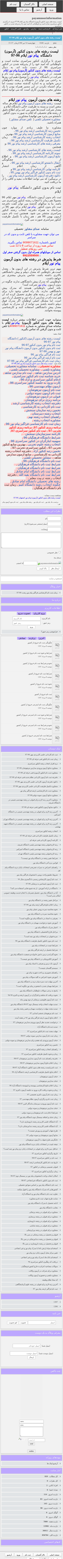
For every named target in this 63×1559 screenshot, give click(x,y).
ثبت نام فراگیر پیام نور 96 (45, 354)
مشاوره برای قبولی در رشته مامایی (44, 1226)
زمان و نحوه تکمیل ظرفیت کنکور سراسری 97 (40, 1054)
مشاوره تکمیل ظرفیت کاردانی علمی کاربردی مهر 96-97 (35, 786)
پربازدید (32, 638)
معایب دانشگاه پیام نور (49, 1208)
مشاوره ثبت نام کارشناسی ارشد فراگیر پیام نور (39, 791)
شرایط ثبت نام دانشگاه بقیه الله (39, 474)
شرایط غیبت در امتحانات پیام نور (45, 945)
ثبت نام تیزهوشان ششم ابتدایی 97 (44, 1013)
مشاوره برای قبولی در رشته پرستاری (43, 1217)
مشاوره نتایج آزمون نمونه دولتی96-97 (43, 795)
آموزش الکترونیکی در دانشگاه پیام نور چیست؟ (39, 959)
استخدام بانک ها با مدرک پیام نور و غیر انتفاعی (39, 1257)
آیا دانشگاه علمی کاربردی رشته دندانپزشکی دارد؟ (38, 1126)
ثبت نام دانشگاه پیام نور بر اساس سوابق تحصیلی (38, 1185)
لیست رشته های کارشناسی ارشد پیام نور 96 (34, 149)
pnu (54, 43)
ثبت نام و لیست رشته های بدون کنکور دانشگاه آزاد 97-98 (35, 1067)
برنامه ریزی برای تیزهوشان (42, 400)
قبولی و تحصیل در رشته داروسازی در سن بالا (40, 1244)
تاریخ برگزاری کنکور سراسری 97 (45, 1153)
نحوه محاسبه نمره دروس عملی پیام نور (42, 909)
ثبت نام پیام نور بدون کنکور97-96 (41, 344)
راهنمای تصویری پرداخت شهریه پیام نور (42, 973)
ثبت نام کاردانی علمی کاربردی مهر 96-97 (41, 754)
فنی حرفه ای (57, 29)
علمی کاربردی (16, 29)
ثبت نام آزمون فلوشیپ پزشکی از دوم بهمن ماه (39, 1000)
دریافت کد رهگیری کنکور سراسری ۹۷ (43, 1262)
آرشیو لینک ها (52, 1463)
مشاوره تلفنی (51, 369)
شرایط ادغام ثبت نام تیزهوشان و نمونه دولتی (40, 1113)
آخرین (41, 638)
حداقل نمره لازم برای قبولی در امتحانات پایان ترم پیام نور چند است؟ (31, 1149)
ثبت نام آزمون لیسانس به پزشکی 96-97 (42, 884)
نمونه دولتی (58, 32)
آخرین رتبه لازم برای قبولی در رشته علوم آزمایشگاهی (36, 1284)
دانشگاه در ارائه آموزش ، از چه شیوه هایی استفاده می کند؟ (34, 888)
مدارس (33, 29)
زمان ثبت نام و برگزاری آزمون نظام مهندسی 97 (39, 1099)
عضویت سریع (24, 613)
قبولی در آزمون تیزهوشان (43, 396)
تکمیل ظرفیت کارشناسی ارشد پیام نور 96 (35, 140)
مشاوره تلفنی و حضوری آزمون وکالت (43, 1275)
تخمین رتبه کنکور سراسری (47, 1045)
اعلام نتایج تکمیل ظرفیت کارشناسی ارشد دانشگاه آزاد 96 (35, 1072)
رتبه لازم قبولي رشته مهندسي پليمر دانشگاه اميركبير (37, 849)
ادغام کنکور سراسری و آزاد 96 (40, 379)
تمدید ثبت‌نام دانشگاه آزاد (47, 1027)
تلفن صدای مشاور (21, 119)
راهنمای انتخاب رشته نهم (44, 417)
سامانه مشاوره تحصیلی (21, 366)
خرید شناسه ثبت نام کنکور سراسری (36, 376)
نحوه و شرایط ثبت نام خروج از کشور (37, 665)
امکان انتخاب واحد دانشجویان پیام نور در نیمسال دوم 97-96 (34, 1176)
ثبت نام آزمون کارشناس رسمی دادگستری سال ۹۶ (38, 879)
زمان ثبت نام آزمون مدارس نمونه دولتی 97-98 (39, 1036)
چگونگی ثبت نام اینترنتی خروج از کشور (36, 706)
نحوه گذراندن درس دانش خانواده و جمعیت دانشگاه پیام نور (34, 954)
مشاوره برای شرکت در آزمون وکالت (43, 1271)
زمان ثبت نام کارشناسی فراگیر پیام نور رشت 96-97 (37, 593)
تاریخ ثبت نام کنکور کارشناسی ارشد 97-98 (41, 1162)
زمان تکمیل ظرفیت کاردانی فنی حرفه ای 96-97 (39, 836)
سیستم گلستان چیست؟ (48, 968)
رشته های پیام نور (26, 502)
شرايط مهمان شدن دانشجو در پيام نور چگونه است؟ (37, 986)
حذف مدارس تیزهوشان (48, 1081)
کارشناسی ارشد (44, 29)
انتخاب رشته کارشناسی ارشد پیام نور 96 (36, 137)
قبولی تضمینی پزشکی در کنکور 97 (44, 1167)
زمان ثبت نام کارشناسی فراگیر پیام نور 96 (33, 424)
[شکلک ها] (57, 558)
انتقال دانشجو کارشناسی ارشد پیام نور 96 (36, 162)
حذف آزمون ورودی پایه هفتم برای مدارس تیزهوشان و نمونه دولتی (31, 1040)
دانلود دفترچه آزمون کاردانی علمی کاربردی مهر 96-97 (36, 782)
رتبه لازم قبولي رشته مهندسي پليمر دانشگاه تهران (38, 854)
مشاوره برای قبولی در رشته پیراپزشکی (42, 1230)
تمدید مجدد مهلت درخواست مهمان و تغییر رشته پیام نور (36, 1009)
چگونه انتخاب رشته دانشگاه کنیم (39, 484)
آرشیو (39, 10)
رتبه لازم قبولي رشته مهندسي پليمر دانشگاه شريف (37, 845)
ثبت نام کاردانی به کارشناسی (41, 406)
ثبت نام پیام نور (39, 502)
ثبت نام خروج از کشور (43, 696)
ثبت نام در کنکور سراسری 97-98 (45, 1158)
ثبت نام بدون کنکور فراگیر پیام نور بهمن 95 (35, 172)
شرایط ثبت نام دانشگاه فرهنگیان (39, 464)
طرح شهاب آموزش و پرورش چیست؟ (43, 1131)
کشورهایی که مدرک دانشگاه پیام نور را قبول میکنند (37, 1189)
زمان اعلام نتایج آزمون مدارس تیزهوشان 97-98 (39, 1063)
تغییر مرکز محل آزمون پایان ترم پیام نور (42, 1253)
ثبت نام (13, 4)
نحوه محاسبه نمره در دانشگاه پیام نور (43, 914)
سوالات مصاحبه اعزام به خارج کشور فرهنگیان (39, 1266)
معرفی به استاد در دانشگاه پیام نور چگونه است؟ (38, 918)
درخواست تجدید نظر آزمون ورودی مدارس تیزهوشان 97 (35, 1022)
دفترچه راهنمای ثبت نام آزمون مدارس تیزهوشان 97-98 (36, 1058)
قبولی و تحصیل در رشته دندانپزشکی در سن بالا (39, 1239)
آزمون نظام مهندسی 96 (44, 386)
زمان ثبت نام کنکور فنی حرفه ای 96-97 (42, 759)
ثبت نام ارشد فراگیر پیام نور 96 (42, 357)
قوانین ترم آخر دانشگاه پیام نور (45, 863)
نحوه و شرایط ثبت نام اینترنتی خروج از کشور (34, 727)
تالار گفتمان (29, 4)
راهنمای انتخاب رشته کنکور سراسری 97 (42, 1049)
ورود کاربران (39, 613)
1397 (56, 1302)
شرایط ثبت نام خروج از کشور (40, 675)
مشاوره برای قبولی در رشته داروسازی (42, 1221)
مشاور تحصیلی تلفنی (37, 457)
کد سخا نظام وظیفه (50, 1280)
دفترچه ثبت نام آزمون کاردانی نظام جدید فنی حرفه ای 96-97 (34, 777)
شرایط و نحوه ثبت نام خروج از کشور (37, 654)
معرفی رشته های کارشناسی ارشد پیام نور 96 (34, 143)
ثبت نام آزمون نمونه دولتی (43, 393)
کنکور (6, 29)
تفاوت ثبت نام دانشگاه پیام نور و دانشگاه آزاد (40, 1194)
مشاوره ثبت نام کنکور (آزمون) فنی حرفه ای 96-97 (38, 773)
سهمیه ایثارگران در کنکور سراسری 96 (35, 441)
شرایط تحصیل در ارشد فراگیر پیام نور (43, 950)
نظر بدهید (52, 47)
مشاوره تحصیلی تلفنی (47, 119)
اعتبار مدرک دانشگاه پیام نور (46, 927)
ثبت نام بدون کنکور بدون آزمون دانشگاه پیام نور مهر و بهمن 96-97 (32, 350)
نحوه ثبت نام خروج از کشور (41, 685)
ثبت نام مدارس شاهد (18, 373)
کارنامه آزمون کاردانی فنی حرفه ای (44, 840)
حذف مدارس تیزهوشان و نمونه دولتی (43, 1108)
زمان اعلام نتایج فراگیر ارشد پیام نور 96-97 (41, 905)
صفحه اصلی (47, 4)
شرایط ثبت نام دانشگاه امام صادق (38, 471)
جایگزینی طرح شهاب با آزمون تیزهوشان (42, 1140)
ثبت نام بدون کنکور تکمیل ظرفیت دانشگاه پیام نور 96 (36, 941)
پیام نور (26, 29)
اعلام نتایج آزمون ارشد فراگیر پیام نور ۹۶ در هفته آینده (36, 1018)
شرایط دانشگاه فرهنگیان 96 (42, 437)
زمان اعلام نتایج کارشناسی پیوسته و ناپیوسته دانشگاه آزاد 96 (34, 1085)
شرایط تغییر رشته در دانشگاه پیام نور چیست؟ (39, 858)
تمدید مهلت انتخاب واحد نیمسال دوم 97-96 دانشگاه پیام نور (34, 1004)
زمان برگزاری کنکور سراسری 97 (45, 1171)
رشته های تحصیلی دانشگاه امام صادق (36, 481)
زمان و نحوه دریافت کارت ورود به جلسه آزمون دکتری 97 (35, 1090)
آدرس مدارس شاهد (47, 373)
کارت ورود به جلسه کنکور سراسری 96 (35, 382)
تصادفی (22, 638)
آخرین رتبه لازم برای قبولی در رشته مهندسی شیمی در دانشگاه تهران (30, 819)
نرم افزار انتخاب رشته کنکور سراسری (43, 763)
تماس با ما (24, 10)
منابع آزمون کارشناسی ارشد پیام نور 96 (37, 133)
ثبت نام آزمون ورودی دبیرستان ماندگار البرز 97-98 (38, 1104)
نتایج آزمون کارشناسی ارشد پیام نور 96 (37, 156)
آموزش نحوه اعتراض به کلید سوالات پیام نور (40, 977)
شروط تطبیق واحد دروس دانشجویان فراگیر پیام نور (37, 875)
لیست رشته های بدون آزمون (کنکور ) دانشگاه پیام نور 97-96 (34, 340)
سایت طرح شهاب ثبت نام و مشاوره (43, 1199)
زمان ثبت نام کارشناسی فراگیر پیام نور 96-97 (33, 360)
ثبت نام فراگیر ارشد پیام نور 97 (45, 1289)
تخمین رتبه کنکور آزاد (46, 451)
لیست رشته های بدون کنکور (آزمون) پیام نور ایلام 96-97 (35, 37)
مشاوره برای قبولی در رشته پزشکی (43, 1212)
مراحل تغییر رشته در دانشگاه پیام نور (43, 900)
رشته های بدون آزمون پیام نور (35, 103)
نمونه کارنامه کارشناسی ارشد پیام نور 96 (36, 153)
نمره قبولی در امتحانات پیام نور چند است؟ (41, 936)
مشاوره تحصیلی (50, 366)
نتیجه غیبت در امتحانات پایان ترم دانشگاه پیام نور (38, 1144)
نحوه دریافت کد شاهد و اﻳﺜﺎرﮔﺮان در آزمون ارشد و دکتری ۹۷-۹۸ (33, 995)
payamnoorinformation (47, 18)
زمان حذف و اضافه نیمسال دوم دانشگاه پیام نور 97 (37, 1117)
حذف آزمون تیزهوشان (49, 1076)
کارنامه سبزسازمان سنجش (42, 434)
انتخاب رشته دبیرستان (46, 413)
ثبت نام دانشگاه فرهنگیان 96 (41, 461)
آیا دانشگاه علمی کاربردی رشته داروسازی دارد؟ (39, 1122)
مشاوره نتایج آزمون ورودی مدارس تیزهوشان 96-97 (37, 768)
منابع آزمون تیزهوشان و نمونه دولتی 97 (42, 1135)
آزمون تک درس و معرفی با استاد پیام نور (42, 963)
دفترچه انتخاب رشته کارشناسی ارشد (36, 403)
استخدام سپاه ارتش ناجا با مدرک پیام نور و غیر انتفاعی (36, 1248)
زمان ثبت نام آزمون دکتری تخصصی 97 (42, 1094)
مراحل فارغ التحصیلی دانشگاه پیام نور (43, 932)
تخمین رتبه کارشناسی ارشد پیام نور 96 (37, 130)
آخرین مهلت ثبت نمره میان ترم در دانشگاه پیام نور (38, 982)
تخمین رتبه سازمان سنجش (43, 410)
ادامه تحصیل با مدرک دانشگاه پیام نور (43, 1203)
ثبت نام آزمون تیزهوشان (44, 390)
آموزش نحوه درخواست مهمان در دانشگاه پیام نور (38, 923)
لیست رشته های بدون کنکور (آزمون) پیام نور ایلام (31, 70)
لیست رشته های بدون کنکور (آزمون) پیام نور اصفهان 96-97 (37, 498)
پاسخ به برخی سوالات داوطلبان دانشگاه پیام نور (39, 991)
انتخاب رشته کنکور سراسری (46, 831)
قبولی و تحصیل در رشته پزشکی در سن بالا (41, 1235)
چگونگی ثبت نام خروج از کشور (40, 644)
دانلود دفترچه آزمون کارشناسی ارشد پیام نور (34, 175)
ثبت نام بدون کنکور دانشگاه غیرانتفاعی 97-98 (39, 1180)
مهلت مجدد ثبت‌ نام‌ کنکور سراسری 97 (42, 1031)
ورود (51, 10)
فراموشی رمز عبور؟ (49, 632)
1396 (56, 1306)
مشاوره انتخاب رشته (47, 420)
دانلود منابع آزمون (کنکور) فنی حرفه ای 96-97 (40, 807)
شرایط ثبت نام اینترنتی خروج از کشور (37, 737)
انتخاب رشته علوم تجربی (44, 444)
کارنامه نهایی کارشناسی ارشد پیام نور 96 (36, 169)
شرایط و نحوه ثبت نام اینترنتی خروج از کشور (34, 716)
